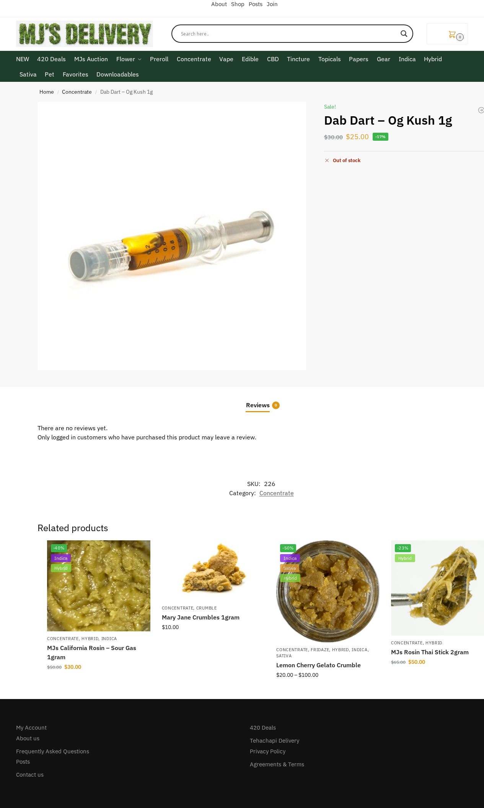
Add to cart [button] (98, 683)
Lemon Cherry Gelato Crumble (318, 665)
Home (46, 91)
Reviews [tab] (261, 405)
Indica (109, 638)
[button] (447, 33)
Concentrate (77, 91)
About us (27, 738)
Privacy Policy (267, 751)
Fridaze (320, 649)
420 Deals (263, 727)
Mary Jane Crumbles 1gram (201, 617)
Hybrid (89, 638)
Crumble (206, 608)
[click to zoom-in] (171, 236)
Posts (23, 761)
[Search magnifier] (404, 33)
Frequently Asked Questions (52, 751)
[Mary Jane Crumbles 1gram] (213, 570)
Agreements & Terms (277, 764)
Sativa (284, 655)
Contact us (30, 774)
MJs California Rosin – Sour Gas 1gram (91, 652)
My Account (31, 727)
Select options (213, 643)
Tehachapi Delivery (274, 740)
